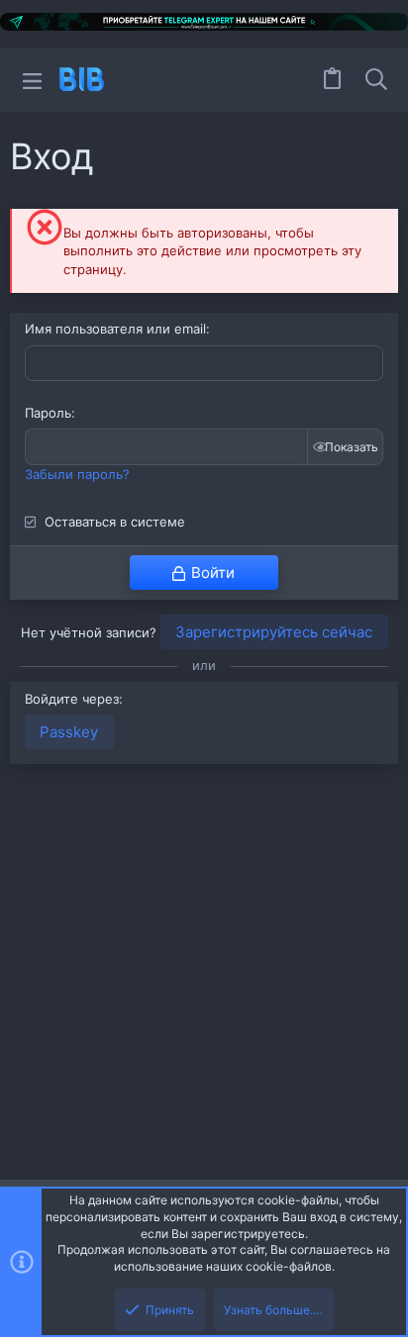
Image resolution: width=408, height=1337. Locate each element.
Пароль (48, 413)
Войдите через (72, 699)
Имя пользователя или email (115, 328)
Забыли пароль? (77, 474)
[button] (32, 79)
